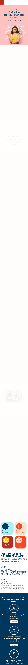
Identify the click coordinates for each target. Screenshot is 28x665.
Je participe (14, 621)
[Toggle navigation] (26, 2)
